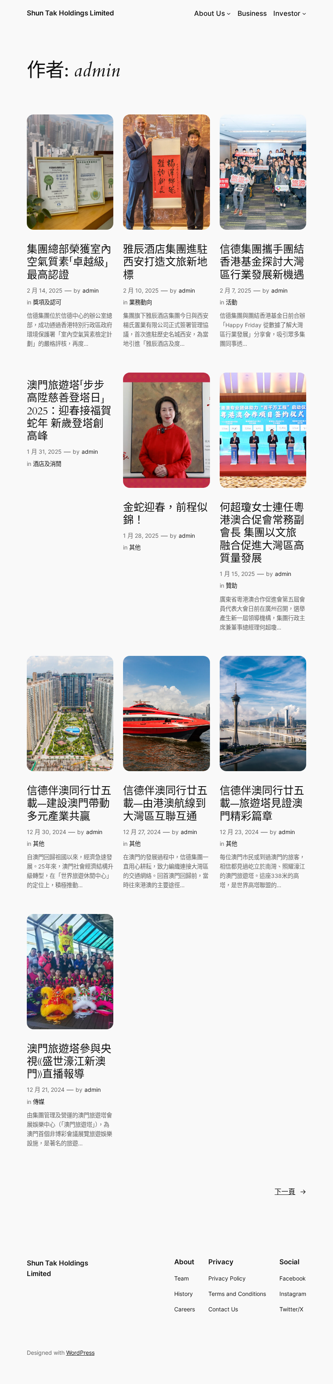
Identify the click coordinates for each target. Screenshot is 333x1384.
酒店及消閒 (47, 463)
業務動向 (140, 302)
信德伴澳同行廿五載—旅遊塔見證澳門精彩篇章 (262, 804)
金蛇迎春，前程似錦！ (165, 514)
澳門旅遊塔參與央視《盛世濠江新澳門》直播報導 (69, 1062)
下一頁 (290, 1192)
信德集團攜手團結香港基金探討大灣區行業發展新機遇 (262, 262)
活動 (231, 302)
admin (90, 290)
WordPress (80, 1352)
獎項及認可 (47, 302)
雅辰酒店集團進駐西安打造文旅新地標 (165, 262)
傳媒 (38, 1101)
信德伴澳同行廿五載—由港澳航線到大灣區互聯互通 (165, 804)
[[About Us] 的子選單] (229, 13)
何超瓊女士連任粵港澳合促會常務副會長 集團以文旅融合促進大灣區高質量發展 (262, 533)
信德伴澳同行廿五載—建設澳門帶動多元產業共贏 (69, 804)
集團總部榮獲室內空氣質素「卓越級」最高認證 (69, 262)
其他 (135, 547)
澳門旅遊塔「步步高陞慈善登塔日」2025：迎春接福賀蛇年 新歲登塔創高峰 (69, 410)
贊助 (231, 585)
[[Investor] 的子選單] (304, 13)
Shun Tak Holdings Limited (70, 13)
